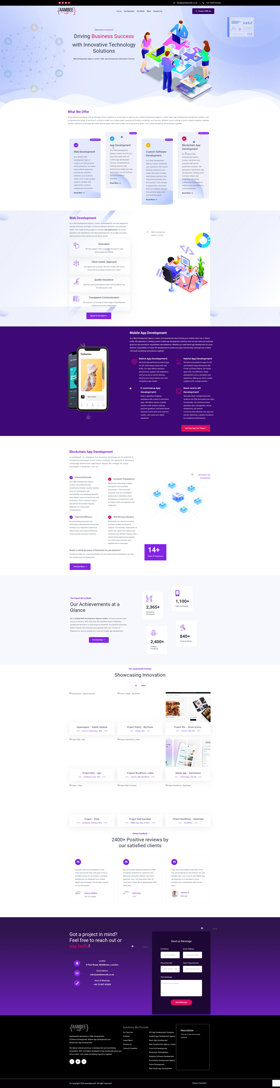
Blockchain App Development (191, 147)
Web (100, 731)
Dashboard (88, 777)
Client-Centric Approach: (104, 262)
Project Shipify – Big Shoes (140, 727)
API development (161, 348)
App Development (120, 145)
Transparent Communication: (104, 297)
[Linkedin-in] (83, 1061)
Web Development (84, 151)
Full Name (165, 949)
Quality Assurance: (104, 279)
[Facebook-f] (71, 1061)
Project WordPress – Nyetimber (188, 819)
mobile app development (170, 341)
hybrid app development (196, 345)
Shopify (138, 731)
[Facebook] (60, 3)
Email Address (102, 971)
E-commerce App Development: (150, 390)
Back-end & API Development (192, 390)
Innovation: (104, 244)
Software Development (78, 1039)
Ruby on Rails (145, 823)
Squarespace (93, 731)
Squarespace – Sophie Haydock (92, 727)
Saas (94, 777)
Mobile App (134, 823)
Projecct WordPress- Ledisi (140, 773)
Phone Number (166, 963)
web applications (110, 230)
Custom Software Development (156, 153)
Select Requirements (191, 963)
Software (94, 823)
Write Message (166, 977)
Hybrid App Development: (198, 358)
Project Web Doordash (140, 819)
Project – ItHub (92, 819)
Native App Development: (153, 358)
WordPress (145, 777)
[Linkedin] (66, 3)
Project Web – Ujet (92, 773)
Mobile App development (97, 1039)
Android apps (185, 777)
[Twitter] (63, 3)
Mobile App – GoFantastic (188, 773)
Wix (193, 731)
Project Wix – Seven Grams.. (188, 727)
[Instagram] (69, 3)
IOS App (193, 777)
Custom (85, 731)
